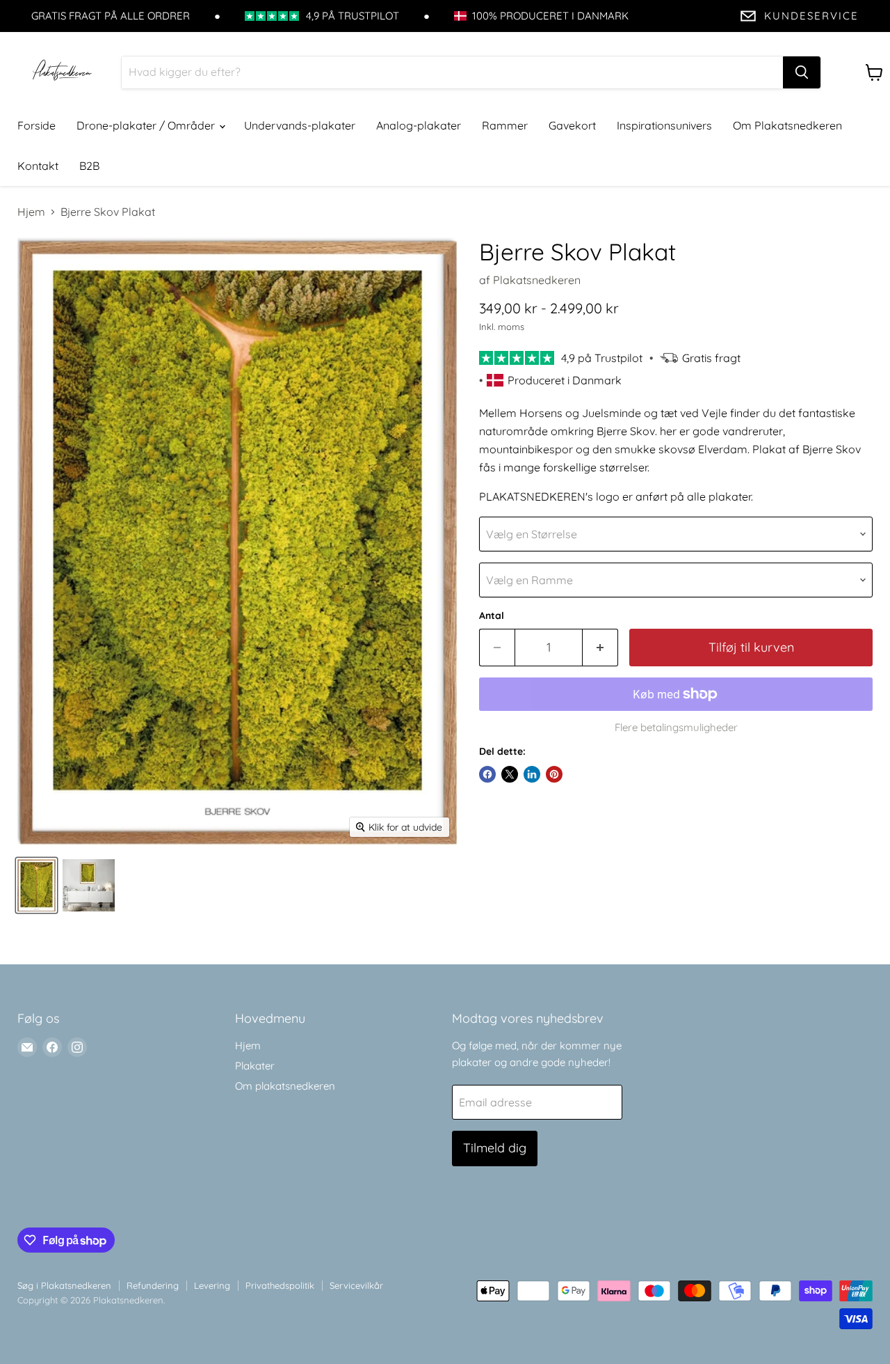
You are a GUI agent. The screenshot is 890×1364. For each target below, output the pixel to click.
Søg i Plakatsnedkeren (64, 1285)
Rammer (505, 125)
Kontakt (37, 166)
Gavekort (572, 125)
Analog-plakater (418, 125)
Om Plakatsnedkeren (787, 125)
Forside (36, 125)
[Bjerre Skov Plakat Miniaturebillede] (36, 885)
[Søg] (801, 72)
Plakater (255, 1065)
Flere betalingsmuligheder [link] (676, 727)
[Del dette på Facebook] (487, 774)
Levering (212, 1285)
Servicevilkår (356, 1285)
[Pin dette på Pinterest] (554, 774)
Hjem (31, 211)
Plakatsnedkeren (537, 280)
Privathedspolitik (279, 1285)
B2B (89, 166)
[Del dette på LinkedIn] (532, 774)
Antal (491, 615)
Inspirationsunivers (664, 125)
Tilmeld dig (494, 1148)
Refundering (153, 1285)
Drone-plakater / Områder (147, 125)
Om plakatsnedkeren (285, 1085)
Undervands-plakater (299, 125)
